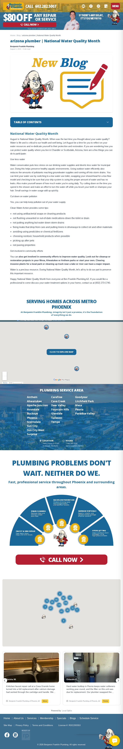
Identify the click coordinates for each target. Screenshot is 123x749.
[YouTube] (83, 6)
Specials (61, 718)
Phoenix (32, 418)
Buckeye (32, 413)
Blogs (73, 718)
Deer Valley (58, 405)
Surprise (32, 434)
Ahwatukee (34, 401)
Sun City (32, 426)
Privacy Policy (22, 725)
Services (31, 718)
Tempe (55, 422)
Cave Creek (58, 401)
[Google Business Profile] (106, 6)
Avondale (33, 409)
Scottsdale (34, 422)
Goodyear (81, 397)
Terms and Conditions (42, 725)
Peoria (79, 409)
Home (12, 35)
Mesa (78, 405)
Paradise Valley (85, 413)
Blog (19, 35)
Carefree (56, 397)
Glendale (56, 413)
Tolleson (56, 418)
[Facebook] (91, 6)
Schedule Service (89, 718)
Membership (46, 718)
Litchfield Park (84, 401)
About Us (19, 718)
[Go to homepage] (114, 17)
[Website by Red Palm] (26, 735)
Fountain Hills (60, 409)
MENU (115, 6)
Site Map (8, 725)
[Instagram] (98, 6)
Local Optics (67, 711)
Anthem (32, 397)
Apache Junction (37, 405)
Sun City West (35, 430)
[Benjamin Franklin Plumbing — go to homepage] (13, 6)
